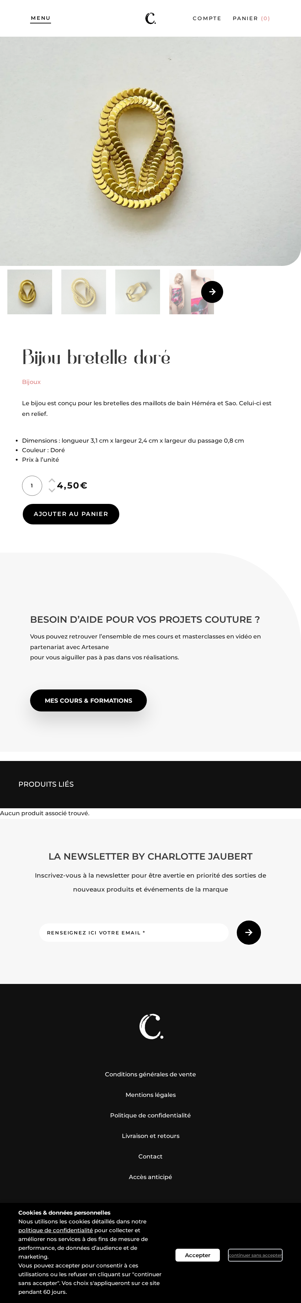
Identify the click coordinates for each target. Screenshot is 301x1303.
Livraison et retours (150, 1135)
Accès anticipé (150, 1177)
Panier (252, 18)
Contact (150, 1156)
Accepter (197, 1255)
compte (207, 18)
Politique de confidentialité (150, 1115)
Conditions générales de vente (150, 1074)
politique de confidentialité (55, 1230)
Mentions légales (151, 1094)
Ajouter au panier (71, 513)
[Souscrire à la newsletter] (249, 932)
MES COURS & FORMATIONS (88, 700)
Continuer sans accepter (255, 1255)
